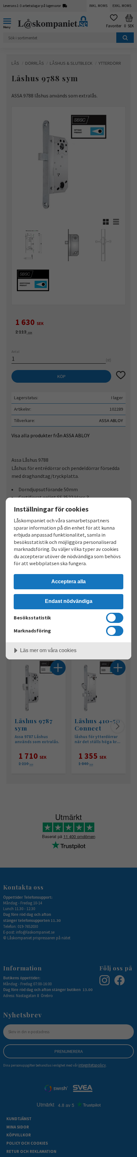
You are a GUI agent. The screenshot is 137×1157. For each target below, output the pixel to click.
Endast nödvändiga (68, 601)
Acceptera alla (68, 581)
